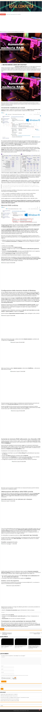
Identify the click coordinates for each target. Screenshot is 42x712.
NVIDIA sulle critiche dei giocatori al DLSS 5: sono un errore (20, 646)
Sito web (2, 672)
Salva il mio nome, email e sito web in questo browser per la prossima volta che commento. (15, 675)
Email (2, 669)
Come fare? (4, 31)
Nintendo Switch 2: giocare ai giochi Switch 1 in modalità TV (13, 14)
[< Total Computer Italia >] (21, 6)
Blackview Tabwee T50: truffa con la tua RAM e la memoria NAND (10, 700)
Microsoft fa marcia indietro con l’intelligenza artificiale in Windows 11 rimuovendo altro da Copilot (34, 647)
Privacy (18, 710)
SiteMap (2, 705)
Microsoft (23, 616)
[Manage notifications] (39, 710)
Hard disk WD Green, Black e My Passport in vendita (35, 633)
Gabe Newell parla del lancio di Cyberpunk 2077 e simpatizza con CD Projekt (7, 633)
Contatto (14, 710)
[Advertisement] (21, 23)
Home (2, 31)
